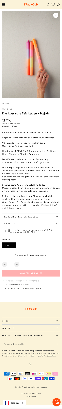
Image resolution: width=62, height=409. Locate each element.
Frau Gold (7, 109)
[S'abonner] (58, 344)
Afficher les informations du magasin (23, 288)
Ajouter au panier (31, 273)
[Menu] (3, 4)
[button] (48, 4)
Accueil (5, 103)
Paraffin (8, 245)
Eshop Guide (31, 396)
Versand (17, 124)
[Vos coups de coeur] (53, 4)
